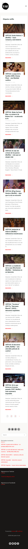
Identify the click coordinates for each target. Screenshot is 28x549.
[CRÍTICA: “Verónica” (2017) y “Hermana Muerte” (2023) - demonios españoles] (14, 299)
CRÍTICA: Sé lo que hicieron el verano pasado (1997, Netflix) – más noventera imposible (13, 389)
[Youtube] (15, 429)
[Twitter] (18, 429)
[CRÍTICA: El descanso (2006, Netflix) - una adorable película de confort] (14, 339)
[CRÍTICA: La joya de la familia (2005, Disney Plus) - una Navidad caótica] (14, 68)
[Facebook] (9, 429)
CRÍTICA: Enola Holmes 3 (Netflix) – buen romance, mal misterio (13, 38)
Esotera (13, 531)
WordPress (19, 531)
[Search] (24, 435)
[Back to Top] (14, 544)
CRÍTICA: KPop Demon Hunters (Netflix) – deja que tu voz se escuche (13, 193)
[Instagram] (12, 429)
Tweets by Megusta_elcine (8, 476)
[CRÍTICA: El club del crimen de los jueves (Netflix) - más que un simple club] (14, 145)
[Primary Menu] (26, 6)
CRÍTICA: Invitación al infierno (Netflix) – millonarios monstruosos (14, 232)
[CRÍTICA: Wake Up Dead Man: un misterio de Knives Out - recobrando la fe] (14, 107)
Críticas (7, 70)
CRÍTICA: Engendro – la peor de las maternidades (13, 465)
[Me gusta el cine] (5, 6)
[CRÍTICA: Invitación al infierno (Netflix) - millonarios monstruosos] (14, 224)
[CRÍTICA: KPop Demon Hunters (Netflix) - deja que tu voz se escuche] (14, 186)
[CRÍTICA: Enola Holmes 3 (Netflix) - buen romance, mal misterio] (14, 30)
